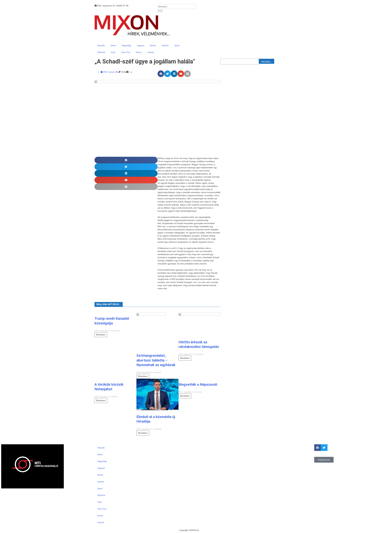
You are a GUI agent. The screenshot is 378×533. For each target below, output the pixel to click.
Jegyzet (140, 45)
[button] (161, 73)
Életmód (101, 52)
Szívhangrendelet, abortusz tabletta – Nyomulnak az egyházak (155, 360)
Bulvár (153, 45)
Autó (113, 52)
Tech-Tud (125, 52)
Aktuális (101, 45)
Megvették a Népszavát (198, 384)
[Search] (160, 10)
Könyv (139, 52)
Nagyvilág (126, 45)
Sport (177, 45)
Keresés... (266, 61)
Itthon (113, 45)
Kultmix (165, 45)
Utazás (151, 52)
